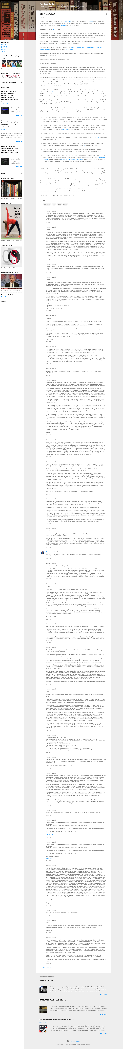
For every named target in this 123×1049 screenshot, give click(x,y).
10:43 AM (48, 435)
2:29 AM (48, 752)
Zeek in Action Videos (46, 980)
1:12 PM (48, 579)
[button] (106, 14)
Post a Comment (46, 968)
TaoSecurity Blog (48, 4)
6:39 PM (48, 342)
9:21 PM (48, 619)
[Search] (110, 4)
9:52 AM (48, 259)
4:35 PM (48, 311)
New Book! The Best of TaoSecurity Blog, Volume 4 (56, 1019)
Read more (103, 995)
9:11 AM (48, 494)
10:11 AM (48, 547)
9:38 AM (48, 222)
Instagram (4, 49)
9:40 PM (48, 684)
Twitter (3, 51)
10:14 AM (48, 558)
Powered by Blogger (74, 1041)
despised (63, 25)
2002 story (96, 137)
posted (67, 108)
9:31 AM (48, 523)
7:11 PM (48, 457)
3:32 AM (48, 915)
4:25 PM (48, 860)
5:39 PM (48, 805)
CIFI (84, 145)
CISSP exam (89, 21)
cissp (53, 204)
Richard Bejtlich (50, 552)
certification (47, 204)
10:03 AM (48, 964)
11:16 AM (48, 272)
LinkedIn (3, 45)
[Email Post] (44, 201)
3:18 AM (48, 364)
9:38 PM (48, 642)
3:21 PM (48, 730)
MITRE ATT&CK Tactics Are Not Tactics (52, 1000)
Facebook (4, 48)
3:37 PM (48, 768)
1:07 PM (48, 905)
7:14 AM (48, 375)
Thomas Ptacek (67, 21)
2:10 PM (48, 815)
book (54, 29)
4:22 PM (48, 837)
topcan (65, 204)
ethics (59, 204)
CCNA (53, 92)
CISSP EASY (49, 834)
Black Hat (65, 129)
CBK (74, 119)
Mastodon (4, 46)
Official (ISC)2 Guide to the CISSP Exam (72, 159)
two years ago (69, 49)
